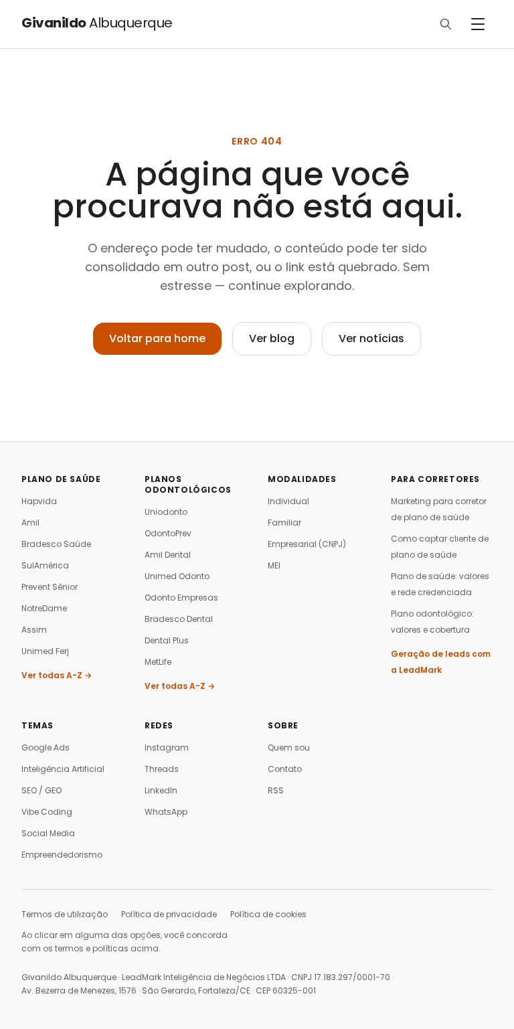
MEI (274, 565)
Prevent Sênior (49, 586)
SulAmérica (45, 565)
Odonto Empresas (181, 597)
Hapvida (39, 501)
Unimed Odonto (177, 576)
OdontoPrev (168, 533)
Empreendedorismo (61, 854)
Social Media (48, 833)
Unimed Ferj (45, 651)
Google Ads (45, 747)
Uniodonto (166, 512)
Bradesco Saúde (56, 544)
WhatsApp (166, 811)
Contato (285, 769)
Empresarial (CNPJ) (307, 544)
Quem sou (289, 747)
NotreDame (44, 608)
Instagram (167, 747)
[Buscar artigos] (446, 24)
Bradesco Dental (179, 619)
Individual (288, 501)
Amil (30, 522)
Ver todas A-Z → (56, 675)
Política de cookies (268, 914)
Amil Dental (168, 554)
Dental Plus (167, 640)
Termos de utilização (64, 914)
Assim (34, 629)
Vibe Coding (46, 811)
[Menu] (478, 24)
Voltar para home (157, 338)
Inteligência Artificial (62, 769)
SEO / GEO (41, 790)
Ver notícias (371, 338)
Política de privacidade (169, 914)
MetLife (158, 661)
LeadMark (141, 977)
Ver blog (271, 338)
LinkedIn (161, 790)
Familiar (284, 522)
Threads (162, 769)
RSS (276, 790)
